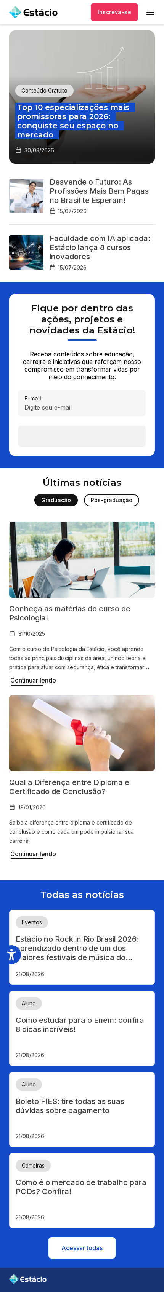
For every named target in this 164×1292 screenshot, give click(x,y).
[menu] (150, 12)
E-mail (32, 399)
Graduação (56, 500)
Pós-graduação (111, 500)
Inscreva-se (114, 12)
